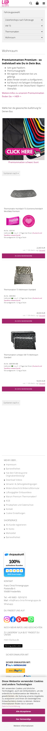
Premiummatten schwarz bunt (23, 162)
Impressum (11, 464)
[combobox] (11, 173)
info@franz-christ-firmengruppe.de (25, 600)
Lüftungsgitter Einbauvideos (18, 492)
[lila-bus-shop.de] (4, 3)
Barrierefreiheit (13, 468)
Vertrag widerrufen (13, 646)
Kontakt (9, 509)
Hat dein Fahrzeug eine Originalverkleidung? (16, 474)
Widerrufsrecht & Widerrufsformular (22, 488)
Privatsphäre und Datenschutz (19, 504)
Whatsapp (8, 604)
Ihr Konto (10, 528)
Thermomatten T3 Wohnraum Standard (20, 289)
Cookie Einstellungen (15, 513)
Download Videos (14, 479)
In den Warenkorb (23, 256)
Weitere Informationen (23, 725)
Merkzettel (11, 533)
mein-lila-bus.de (11, 639)
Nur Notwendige (23, 719)
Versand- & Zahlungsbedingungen (21, 484)
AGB (8, 500)
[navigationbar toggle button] (43, 3)
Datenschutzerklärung (11, 706)
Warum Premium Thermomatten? (21, 496)
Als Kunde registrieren (16, 524)
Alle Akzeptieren (23, 711)
